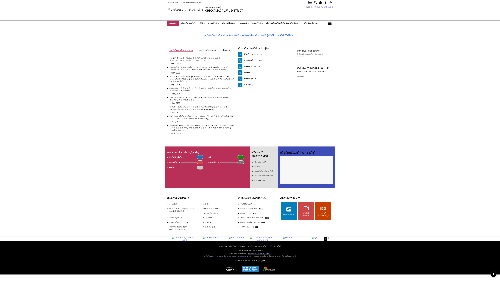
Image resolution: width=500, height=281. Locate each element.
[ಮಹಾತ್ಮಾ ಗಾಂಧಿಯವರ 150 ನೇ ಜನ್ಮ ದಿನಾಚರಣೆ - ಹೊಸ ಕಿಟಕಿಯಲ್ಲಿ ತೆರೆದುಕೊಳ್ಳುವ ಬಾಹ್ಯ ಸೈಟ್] (320, 7)
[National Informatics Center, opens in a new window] (250, 269)
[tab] (181, 50)
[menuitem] (310, 2)
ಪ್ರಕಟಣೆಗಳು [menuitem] (310, 23)
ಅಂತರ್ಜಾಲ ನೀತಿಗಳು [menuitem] (227, 246)
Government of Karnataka (191, 2)
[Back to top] (493, 274)
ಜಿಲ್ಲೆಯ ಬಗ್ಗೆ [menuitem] (188, 23)
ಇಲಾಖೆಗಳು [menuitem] (212, 23)
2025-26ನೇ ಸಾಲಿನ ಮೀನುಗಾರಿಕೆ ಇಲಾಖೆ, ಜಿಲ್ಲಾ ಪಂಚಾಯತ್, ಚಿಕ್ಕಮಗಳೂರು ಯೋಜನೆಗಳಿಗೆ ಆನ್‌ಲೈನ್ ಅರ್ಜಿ (199, 98)
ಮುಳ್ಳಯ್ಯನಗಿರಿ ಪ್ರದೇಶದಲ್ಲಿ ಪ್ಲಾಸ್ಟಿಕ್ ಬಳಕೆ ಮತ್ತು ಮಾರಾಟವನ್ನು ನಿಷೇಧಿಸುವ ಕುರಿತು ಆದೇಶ (200, 89)
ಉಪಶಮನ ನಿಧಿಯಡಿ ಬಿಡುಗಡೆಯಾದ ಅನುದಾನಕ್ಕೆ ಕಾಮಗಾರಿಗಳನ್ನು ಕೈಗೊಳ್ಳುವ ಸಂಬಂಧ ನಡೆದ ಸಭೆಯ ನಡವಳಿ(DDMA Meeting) (202, 117)
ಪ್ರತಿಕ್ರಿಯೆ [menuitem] (275, 246)
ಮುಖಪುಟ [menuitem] (172, 23)
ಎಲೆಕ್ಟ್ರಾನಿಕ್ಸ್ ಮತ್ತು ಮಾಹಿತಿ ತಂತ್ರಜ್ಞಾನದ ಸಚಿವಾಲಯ (225, 256)
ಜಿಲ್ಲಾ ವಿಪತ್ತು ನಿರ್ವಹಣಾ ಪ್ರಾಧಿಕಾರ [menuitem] (282, 23)
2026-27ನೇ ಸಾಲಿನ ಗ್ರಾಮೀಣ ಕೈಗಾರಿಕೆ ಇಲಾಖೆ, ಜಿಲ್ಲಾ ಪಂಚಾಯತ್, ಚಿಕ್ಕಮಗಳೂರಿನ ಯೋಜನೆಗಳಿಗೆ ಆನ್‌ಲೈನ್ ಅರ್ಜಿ (195, 59)
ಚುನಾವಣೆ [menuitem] (243, 23)
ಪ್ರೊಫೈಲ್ (301, 76)
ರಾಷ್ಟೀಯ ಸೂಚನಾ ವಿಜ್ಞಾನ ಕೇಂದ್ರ (259, 254)
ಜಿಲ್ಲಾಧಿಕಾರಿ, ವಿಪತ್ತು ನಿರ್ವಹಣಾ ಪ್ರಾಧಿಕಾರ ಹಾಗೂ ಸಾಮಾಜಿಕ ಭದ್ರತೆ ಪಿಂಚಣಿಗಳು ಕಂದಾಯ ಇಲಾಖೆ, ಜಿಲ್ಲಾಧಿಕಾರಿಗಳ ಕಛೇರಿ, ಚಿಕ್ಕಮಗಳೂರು (199, 68)
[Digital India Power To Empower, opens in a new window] (269, 269)
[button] (330, 23)
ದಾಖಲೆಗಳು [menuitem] (256, 23)
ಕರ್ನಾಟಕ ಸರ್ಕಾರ (173, 2)
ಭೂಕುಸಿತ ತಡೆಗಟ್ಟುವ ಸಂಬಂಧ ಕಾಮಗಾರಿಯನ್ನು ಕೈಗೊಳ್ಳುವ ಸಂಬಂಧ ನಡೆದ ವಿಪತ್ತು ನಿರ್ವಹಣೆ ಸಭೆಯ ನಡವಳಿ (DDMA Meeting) (199, 108)
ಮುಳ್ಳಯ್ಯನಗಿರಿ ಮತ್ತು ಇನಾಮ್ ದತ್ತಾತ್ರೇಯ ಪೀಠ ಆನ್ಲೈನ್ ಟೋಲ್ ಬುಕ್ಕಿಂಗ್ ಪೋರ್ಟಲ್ (250, 35)
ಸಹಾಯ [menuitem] (242, 246)
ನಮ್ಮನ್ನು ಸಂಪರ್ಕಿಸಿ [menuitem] (257, 246)
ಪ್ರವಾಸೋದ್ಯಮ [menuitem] (228, 23)
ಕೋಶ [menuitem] (201, 23)
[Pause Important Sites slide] (325, 239)
